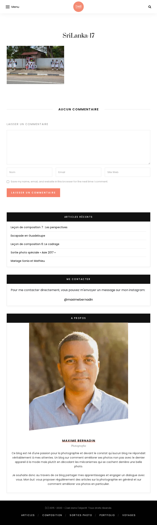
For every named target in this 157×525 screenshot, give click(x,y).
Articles (28, 515)
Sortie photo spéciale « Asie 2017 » (33, 252)
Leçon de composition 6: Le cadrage (35, 244)
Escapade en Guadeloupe (28, 236)
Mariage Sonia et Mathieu (28, 261)
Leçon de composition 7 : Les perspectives (39, 227)
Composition (52, 515)
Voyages (129, 515)
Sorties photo (81, 515)
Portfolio (107, 515)
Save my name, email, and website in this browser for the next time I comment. (59, 181)
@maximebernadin (78, 299)
